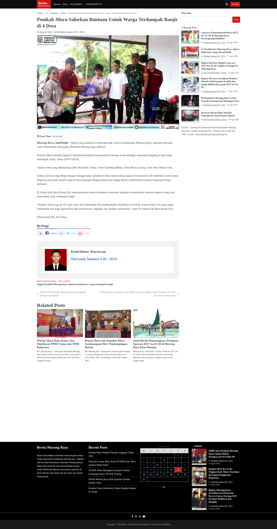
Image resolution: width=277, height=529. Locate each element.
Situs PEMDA (76, 4)
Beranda (57, 4)
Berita (42, 3)
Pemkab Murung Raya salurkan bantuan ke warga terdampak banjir (79, 284)
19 (157, 469)
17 (144, 469)
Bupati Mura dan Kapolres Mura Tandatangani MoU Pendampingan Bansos (106, 344)
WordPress (165, 524)
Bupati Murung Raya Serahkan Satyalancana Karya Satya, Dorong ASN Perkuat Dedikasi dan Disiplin (223, 496)
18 (150, 469)
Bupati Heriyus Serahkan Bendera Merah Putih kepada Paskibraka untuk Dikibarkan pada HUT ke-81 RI (219, 83)
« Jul (163, 487)
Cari (236, 19)
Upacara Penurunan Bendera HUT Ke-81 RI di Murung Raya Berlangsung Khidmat (219, 35)
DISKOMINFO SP (94, 4)
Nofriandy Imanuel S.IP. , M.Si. (70, 32)
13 (164, 465)
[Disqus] (108, 402)
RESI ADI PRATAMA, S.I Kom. (215, 73)
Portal (65, 4)
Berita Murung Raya (46, 281)
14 (171, 465)
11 (150, 465)
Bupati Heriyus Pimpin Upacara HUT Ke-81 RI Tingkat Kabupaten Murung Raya (219, 66)
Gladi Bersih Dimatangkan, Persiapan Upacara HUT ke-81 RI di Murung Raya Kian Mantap (155, 344)
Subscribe (235, 4)
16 (185, 465)
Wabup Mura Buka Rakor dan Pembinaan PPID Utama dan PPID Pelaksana (58, 344)
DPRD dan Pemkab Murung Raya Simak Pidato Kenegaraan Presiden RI (223, 453)
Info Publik (64, 281)
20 (164, 469)
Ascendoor (145, 524)
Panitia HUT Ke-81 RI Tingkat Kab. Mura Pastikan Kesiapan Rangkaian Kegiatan (224, 473)
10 (144, 465)
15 (178, 465)
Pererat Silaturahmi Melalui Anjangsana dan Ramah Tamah (217, 114)
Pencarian (186, 13)
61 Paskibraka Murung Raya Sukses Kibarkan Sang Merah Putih (220, 50)
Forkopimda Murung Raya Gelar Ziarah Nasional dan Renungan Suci (220, 99)
